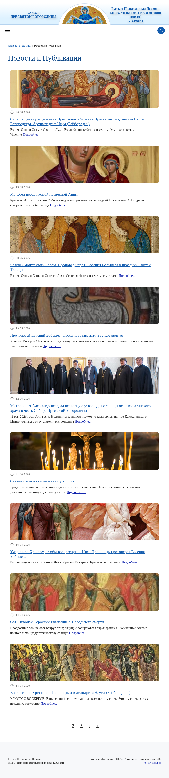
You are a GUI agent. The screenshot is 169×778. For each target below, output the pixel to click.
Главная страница (19, 45)
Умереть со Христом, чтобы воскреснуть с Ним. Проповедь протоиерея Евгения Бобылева (77, 554)
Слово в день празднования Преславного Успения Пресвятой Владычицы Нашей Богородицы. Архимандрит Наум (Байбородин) (77, 121)
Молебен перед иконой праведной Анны (44, 194)
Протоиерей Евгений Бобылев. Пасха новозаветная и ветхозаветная (66, 335)
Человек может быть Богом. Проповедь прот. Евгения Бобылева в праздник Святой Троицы (80, 267)
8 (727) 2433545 (152, 762)
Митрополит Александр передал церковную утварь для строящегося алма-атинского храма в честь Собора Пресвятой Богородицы (80, 408)
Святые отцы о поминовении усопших (42, 481)
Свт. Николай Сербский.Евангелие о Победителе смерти (57, 622)
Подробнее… (32, 134)
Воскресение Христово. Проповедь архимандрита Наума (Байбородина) (70, 692)
